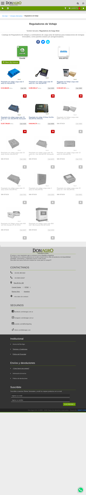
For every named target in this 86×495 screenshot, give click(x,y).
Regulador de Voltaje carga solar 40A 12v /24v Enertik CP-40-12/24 (13, 224)
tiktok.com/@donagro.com (22, 330)
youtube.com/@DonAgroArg (22, 324)
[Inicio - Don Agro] (12, 3)
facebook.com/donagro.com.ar (23, 312)
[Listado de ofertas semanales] (2, 8)
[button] (25, 96)
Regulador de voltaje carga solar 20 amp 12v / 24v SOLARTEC (69, 188)
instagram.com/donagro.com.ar (23, 318)
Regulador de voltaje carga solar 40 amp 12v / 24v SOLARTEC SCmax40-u (41, 154)
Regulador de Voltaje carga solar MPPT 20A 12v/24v (68, 117)
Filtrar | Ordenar (11, 62)
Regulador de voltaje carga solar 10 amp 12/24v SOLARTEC (13, 188)
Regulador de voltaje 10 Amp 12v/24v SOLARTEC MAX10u (41, 117)
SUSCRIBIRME (69, 404)
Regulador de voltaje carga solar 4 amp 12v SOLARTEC (40, 188)
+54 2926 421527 (19, 278)
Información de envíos (19, 373)
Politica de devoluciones (20, 378)
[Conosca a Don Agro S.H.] (7, 8)
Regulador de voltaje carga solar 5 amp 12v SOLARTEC (12, 82)
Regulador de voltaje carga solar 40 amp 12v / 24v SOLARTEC (41, 82)
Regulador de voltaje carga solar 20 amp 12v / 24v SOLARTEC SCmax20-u (13, 118)
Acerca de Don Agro (19, 344)
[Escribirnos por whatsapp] (83, 3)
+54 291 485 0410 (19, 273)
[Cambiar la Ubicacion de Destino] (65, 8)
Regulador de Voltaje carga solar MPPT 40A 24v (68, 82)
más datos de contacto (21, 296)
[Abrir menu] (3, 3)
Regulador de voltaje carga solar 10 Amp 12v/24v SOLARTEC (13, 153)
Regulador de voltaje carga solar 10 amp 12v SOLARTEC (69, 153)
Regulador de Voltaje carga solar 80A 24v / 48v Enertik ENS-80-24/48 (41, 224)
